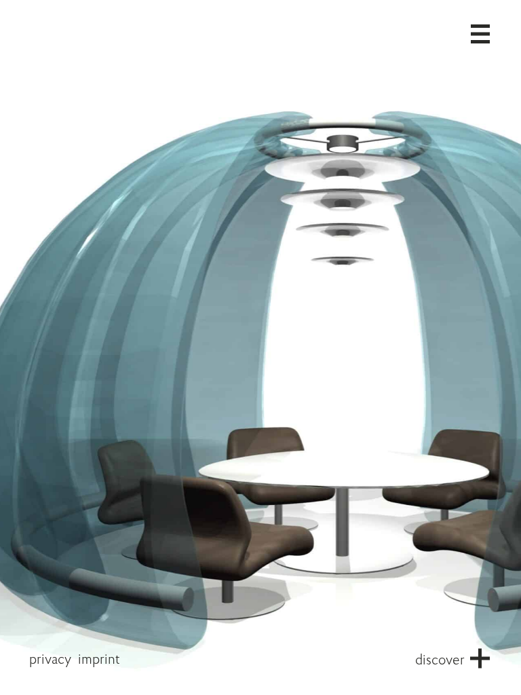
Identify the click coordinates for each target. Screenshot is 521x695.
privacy (50, 660)
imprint (98, 660)
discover (440, 661)
